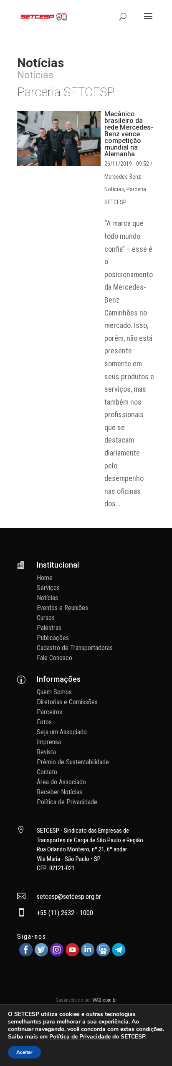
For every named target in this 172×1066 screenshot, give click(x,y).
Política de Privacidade (67, 802)
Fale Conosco (54, 658)
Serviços (48, 588)
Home (45, 578)
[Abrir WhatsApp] (151, 1045)
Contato (47, 772)
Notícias (114, 189)
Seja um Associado (62, 732)
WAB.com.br (104, 1000)
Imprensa (49, 742)
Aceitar (24, 1052)
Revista (46, 752)
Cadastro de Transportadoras (75, 648)
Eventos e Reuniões (62, 608)
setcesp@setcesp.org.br (69, 897)
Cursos (46, 618)
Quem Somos (54, 692)
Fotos (44, 722)
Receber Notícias (59, 792)
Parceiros (49, 712)
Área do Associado (61, 782)
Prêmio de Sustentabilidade (73, 762)
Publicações (53, 638)
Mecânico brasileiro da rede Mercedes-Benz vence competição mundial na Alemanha (128, 134)
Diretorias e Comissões (67, 702)
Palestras (49, 628)
